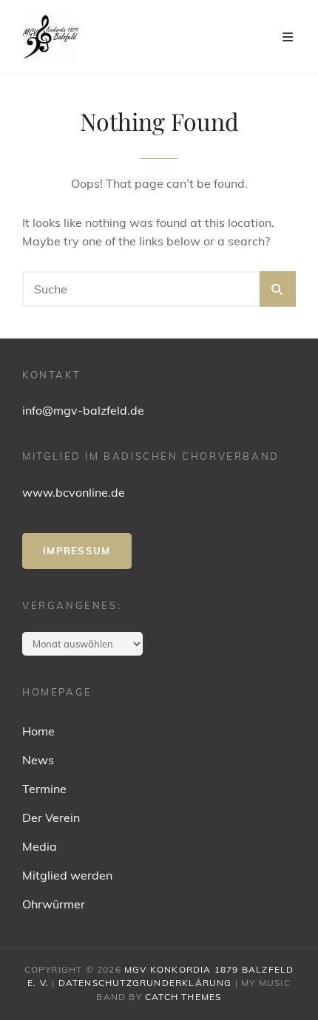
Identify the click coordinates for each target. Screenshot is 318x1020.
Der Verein (51, 817)
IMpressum (77, 551)
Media (39, 846)
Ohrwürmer (53, 904)
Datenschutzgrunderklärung (145, 982)
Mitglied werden (67, 875)
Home (38, 731)
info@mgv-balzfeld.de (83, 410)
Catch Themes (183, 996)
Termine (44, 788)
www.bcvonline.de (73, 492)
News (38, 759)
